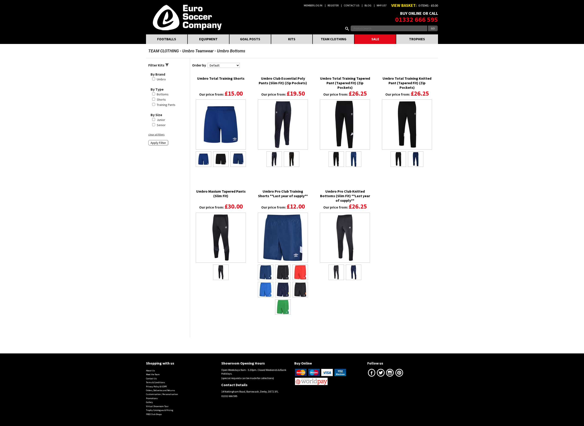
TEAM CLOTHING (333, 39)
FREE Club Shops (154, 414)
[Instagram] (390, 373)
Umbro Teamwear (198, 50)
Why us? (381, 5)
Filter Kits (156, 65)
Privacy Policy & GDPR (156, 386)
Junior (161, 120)
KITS (291, 39)
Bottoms (163, 94)
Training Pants (166, 105)
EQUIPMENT (208, 39)
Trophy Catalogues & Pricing (159, 410)
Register (333, 5)
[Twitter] (381, 373)
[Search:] (348, 28)
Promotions (152, 398)
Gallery (149, 402)
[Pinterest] (399, 373)
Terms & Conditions (155, 382)
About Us (150, 370)
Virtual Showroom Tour (157, 406)
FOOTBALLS (166, 39)
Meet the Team (153, 374)
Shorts (161, 99)
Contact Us (351, 5)
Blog (368, 5)
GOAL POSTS (250, 39)
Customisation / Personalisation (162, 394)
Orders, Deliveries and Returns (160, 390)
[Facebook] (371, 373)
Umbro (161, 79)
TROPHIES (417, 39)
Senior (161, 125)
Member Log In (313, 5)
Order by (199, 65)
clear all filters (156, 134)
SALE (375, 39)
